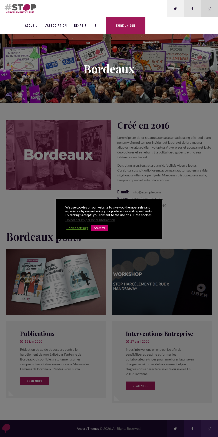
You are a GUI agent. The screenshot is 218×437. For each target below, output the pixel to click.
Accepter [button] (99, 228)
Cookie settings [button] (77, 228)
